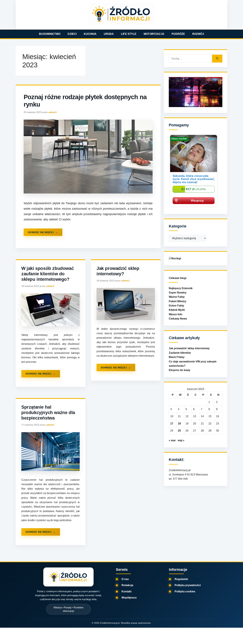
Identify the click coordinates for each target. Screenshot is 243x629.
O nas (125, 579)
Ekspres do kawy (179, 370)
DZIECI (72, 33)
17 (171, 423)
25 (179, 430)
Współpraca (129, 597)
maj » (181, 440)
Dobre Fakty (176, 305)
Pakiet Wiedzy (177, 301)
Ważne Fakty (177, 296)
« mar (172, 440)
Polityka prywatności (188, 585)
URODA (109, 33)
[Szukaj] (217, 59)
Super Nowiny (177, 292)
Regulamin (181, 579)
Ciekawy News (178, 318)
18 (179, 423)
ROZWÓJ (198, 33)
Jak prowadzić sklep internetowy (189, 348)
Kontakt (126, 591)
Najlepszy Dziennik (181, 288)
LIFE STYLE (128, 33)
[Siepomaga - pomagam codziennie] (193, 207)
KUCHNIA (90, 33)
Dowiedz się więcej (41, 232)
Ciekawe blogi (177, 278)
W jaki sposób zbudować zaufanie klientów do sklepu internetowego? (47, 274)
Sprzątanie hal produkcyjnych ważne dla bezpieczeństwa (48, 412)
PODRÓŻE (178, 33)
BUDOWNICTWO (49, 33)
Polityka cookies (185, 591)
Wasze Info (175, 314)
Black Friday (176, 357)
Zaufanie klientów (180, 352)
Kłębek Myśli (177, 309)
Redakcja (127, 585)
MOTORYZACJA (154, 33)
